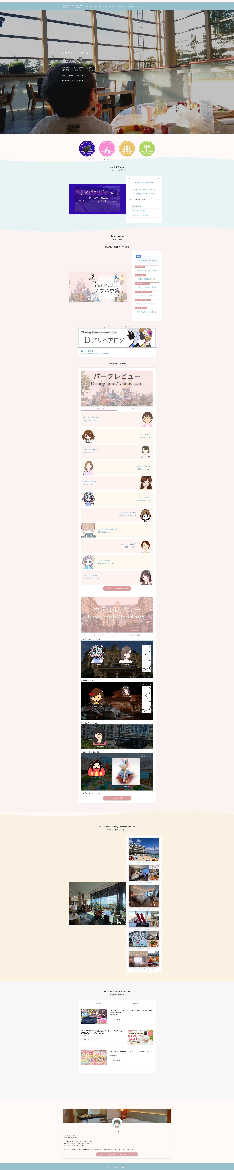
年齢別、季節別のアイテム (147, 279)
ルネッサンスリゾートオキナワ (144, 862)
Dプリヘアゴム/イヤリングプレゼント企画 (94, 353)
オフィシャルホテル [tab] (135, 635)
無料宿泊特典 (136, 206)
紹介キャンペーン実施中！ (141, 215)
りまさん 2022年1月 (104, 560)
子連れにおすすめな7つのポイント (144, 189)
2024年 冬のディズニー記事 (147, 260)
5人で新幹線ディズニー (143, 500)
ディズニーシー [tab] (134, 408)
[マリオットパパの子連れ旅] (72, 6)
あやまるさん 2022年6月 (128, 512)
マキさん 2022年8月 (144, 497)
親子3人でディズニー (144, 469)
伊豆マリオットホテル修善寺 (144, 882)
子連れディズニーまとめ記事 (146, 270)
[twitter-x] (117, 1165)
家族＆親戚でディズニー (105, 532)
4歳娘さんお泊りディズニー (127, 515)
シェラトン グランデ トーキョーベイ (144, 969)
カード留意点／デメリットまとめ (144, 194)
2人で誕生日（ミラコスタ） (92, 578)
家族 (84, 452)
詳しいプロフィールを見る (117, 1154)
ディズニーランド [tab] (99, 408)
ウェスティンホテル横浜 (143, 909)
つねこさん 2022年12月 (90, 449)
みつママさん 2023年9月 (90, 417)
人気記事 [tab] (135, 1003)
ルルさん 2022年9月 (144, 466)
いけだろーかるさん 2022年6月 (107, 529)
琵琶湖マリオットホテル (143, 949)
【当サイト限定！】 (87, 351)
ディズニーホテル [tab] (99, 635)
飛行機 (147, 287)
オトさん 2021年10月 (90, 575)
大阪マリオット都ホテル (143, 929)
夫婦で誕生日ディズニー (105, 563)
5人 (84, 484)
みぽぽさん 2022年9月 (90, 481)
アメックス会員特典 (139, 211)
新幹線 (154, 287)
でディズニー (90, 484)
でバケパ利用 (90, 452)
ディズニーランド (141, 295)
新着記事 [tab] (98, 1003)
